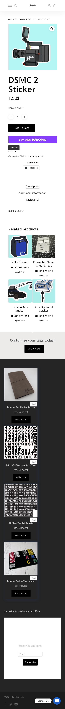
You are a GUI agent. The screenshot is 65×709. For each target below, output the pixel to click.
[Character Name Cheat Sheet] (43, 246)
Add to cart (22, 128)
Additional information (32, 193)
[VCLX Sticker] (20, 246)
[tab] (32, 186)
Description (32, 186)
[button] (52, 28)
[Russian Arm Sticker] (20, 291)
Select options (21, 419)
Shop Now (34, 349)
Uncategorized (24, 19)
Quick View (19, 272)
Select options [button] (20, 267)
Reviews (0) (32, 199)
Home (11, 19)
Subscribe (30, 662)
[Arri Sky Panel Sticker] (43, 291)
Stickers (24, 156)
